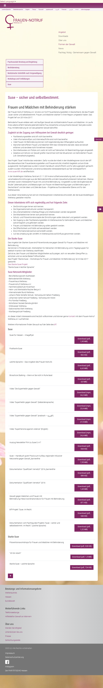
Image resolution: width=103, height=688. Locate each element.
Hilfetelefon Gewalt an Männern (18, 616)
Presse (8, 636)
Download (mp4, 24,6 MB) (84, 434)
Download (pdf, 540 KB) (84, 514)
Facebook (7, 662)
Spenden (98, 139)
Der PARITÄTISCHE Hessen (16, 671)
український (49, 9)
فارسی (71, 9)
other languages (85, 9)
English (28, 9)
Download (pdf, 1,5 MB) (82, 557)
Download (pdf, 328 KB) (82, 546)
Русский (41, 9)
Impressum (10, 653)
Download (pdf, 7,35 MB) (84, 460)
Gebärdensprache (18, 9)
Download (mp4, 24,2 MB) (84, 393)
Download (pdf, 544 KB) (84, 447)
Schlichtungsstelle (12, 640)
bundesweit (10, 601)
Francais (64, 9)
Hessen (8, 597)
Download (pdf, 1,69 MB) (84, 487)
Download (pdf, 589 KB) (84, 474)
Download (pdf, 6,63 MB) (84, 366)
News (61, 48)
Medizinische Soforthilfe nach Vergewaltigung (25, 73)
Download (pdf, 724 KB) (82, 567)
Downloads (63, 36)
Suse (9, 84)
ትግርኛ (76, 9)
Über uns (62, 40)
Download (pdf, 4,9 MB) (84, 380)
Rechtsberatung (13, 67)
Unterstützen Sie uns (13, 632)
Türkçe (34, 9)
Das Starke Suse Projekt (18, 264)
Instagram (9, 666)
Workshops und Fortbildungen (19, 79)
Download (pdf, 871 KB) (84, 501)
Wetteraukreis (11, 593)
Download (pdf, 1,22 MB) (84, 527)
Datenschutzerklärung (14, 657)
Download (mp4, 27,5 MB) (84, 420)
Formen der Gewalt (66, 44)
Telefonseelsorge (12, 612)
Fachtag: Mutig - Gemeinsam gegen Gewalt (77, 52)
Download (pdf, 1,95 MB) (84, 340)
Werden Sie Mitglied (13, 628)
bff (55, 324)
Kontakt (71, 316)
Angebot (62, 32)
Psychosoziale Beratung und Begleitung (22, 62)
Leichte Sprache (6, 9)
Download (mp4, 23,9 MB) (84, 407)
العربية (57, 9)
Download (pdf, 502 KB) (84, 353)
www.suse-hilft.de (15, 171)
